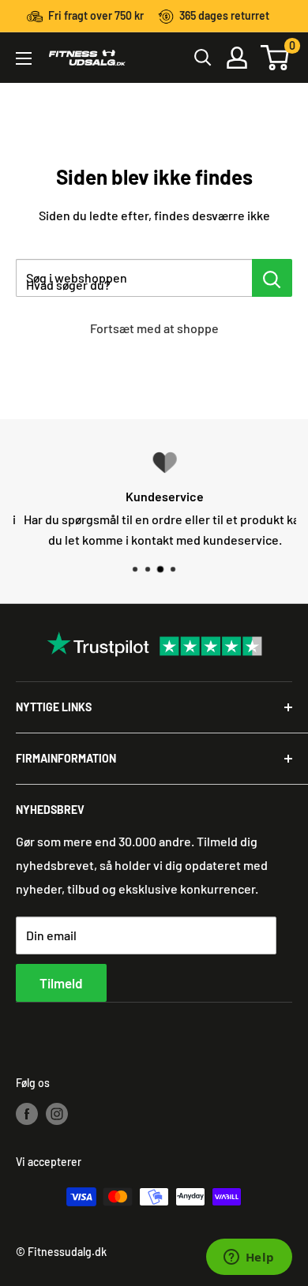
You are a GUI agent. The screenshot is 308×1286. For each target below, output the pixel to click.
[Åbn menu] (24, 58)
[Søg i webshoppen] (272, 278)
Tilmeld (61, 983)
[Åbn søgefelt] (203, 57)
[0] (275, 57)
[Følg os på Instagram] (57, 1113)
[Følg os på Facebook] (27, 1113)
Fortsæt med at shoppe (154, 328)
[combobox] (134, 278)
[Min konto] (237, 58)
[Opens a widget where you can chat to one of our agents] (248, 1258)
